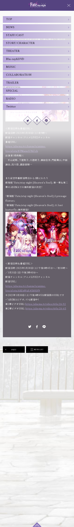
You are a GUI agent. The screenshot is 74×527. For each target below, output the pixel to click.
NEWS (10, 27)
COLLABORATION (19, 74)
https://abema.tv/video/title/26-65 (46, 308)
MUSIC (11, 67)
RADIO (11, 98)
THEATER (13, 51)
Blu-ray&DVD (15, 59)
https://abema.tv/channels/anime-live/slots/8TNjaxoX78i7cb (25, 148)
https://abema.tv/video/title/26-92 (45, 304)
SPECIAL (12, 90)
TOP (9, 19)
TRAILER (12, 82)
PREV (13, 349)
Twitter (11, 106)
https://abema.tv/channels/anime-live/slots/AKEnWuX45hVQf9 (25, 288)
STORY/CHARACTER (20, 43)
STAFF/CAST (15, 35)
